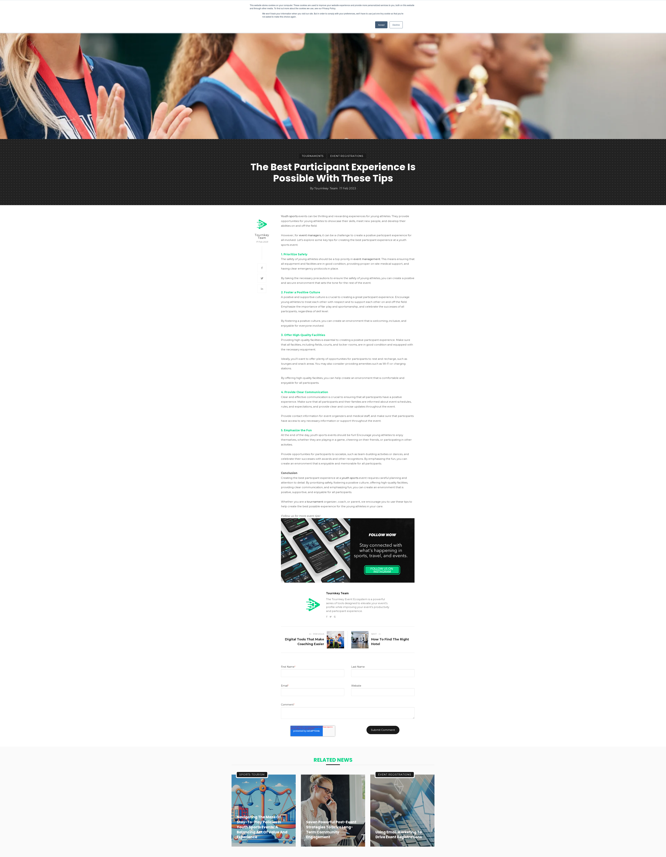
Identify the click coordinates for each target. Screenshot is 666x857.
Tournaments (313, 156)
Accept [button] (381, 24)
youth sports (350, 478)
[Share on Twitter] (262, 278)
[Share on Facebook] (262, 267)
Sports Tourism (252, 774)
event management (366, 259)
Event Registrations (346, 156)
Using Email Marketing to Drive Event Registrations (398, 835)
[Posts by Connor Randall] (262, 224)
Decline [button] (396, 24)
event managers (310, 235)
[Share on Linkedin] (262, 288)
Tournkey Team (326, 188)
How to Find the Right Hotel (390, 641)
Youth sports (289, 216)
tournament (315, 501)
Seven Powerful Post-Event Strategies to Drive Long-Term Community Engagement (331, 829)
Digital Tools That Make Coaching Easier (304, 641)
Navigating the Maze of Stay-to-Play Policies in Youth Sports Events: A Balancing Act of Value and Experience (262, 827)
